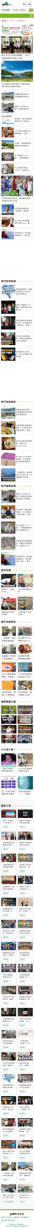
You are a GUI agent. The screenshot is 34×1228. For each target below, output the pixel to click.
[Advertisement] (17, 260)
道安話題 (6, 570)
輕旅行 (6, 1157)
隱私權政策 (24, 1217)
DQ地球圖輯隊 (9, 1202)
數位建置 (4, 1220)
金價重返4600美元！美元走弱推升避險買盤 (9, 1109)
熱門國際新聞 (8, 486)
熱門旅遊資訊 (8, 401)
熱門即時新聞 (8, 281)
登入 (25, 4)
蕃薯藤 (6, 4)
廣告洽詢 (11, 1220)
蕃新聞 (6, 827)
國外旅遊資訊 (8, 621)
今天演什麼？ (8, 749)
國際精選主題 (8, 701)
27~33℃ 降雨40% (16, 21)
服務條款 (17, 1217)
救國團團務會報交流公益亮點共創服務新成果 (25, 1087)
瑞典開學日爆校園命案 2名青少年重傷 (25, 1131)
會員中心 (10, 1217)
